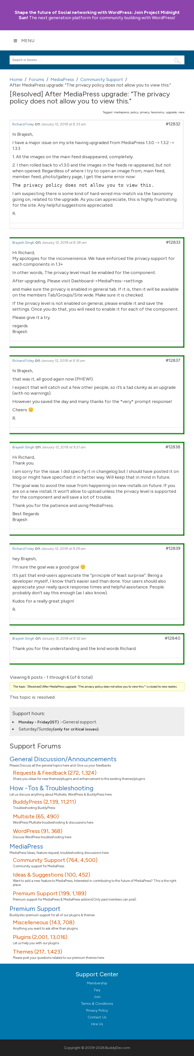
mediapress (121, 112)
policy (134, 112)
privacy (145, 112)
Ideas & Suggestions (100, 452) (51, 874)
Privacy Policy (97, 1010)
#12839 (173, 548)
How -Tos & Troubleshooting (51, 788)
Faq (97, 990)
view (181, 112)
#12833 (173, 242)
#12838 (172, 447)
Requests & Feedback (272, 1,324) (54, 772)
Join (97, 997)
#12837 (173, 360)
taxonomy (157, 112)
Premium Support (35, 909)
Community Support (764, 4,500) (55, 860)
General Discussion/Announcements (63, 759)
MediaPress (26, 846)
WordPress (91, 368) (37, 831)
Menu (28, 40)
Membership (97, 983)
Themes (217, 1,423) (37, 951)
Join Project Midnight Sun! (97, 15)
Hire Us (97, 1024)
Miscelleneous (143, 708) (44, 922)
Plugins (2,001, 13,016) (40, 937)
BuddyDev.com (117, 1048)
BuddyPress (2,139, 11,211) (44, 801)
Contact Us (97, 1017)
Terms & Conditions (97, 1003)
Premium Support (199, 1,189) (49, 893)
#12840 (172, 638)
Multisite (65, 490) (36, 816)
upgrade (171, 112)
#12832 (173, 124)
